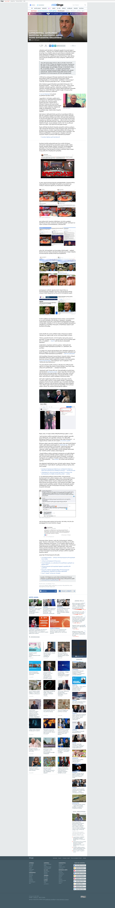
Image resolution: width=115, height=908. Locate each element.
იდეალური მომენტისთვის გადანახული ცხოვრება (64, 707)
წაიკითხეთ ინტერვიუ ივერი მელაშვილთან (50, 137)
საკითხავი (69, 8)
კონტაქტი (84, 858)
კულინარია (61, 875)
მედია (30, 883)
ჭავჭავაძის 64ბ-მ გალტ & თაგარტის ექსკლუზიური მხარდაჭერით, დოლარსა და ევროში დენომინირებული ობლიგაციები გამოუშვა (79, 843)
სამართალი (31, 880)
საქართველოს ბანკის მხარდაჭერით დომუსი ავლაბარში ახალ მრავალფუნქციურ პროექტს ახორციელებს (49, 745)
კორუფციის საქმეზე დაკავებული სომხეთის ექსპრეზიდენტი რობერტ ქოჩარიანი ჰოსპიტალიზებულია (79, 848)
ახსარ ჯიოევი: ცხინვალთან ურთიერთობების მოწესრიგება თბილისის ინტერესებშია (64, 688)
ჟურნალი (44, 8)
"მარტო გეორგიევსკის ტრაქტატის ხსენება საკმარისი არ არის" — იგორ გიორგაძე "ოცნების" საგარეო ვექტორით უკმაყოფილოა (79, 712)
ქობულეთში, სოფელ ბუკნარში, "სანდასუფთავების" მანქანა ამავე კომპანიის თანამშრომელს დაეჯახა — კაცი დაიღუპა (36, 606)
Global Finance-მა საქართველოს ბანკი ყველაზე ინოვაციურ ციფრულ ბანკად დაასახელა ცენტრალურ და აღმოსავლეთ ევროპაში (60, 625)
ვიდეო (53, 8)
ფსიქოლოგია (61, 864)
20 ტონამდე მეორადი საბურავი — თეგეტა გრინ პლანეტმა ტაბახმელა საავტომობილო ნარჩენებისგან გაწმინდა (79, 802)
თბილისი (30, 877)
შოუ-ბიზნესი (46, 878)
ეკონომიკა (79, 10)
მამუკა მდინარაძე (66, 585)
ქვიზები (64, 8)
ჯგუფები (33, 5)
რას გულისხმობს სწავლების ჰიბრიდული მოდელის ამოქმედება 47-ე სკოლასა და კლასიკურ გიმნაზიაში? (79, 668)
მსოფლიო (31, 866)
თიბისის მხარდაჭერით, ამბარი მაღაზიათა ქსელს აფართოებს (35, 669)
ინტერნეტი (46, 872)
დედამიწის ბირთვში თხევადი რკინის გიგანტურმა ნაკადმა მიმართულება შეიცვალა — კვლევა (79, 771)
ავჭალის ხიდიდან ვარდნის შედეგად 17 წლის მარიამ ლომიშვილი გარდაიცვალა (35, 688)
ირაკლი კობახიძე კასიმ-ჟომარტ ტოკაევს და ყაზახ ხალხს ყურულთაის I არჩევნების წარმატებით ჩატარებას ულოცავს (64, 765)
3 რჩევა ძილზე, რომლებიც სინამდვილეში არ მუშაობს (35, 726)
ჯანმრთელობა (62, 862)
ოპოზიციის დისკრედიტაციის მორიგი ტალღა (51, 561)
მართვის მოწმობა (19, 1)
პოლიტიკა (68, 10)
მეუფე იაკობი (52, 586)
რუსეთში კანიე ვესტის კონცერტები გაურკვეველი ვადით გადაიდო (35, 765)
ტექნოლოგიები (46, 871)
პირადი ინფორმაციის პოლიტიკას (63, 899)
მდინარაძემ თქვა (64, 444)
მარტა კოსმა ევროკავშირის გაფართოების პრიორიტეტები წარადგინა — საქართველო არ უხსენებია (64, 745)
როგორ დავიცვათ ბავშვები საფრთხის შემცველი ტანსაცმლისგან (79, 756)
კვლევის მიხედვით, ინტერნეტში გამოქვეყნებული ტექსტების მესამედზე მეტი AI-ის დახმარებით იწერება (79, 839)
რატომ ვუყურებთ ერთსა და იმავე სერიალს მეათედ (49, 707)
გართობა (60, 876)
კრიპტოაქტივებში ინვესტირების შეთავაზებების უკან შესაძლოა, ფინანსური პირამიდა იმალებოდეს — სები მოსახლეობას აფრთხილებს (50, 606)
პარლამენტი (31, 864)
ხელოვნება (46, 876)
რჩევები (60, 883)
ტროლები (47, 586)
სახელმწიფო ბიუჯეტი (47, 866)
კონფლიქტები (31, 869)
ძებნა (24, 1)
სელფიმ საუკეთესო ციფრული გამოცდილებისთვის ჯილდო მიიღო (35, 650)
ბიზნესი (45, 865)
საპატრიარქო (54, 585)
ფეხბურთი (45, 881)
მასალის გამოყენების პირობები (76, 858)
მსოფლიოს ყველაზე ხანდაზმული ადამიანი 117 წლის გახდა (35, 745)
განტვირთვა (13, 1)
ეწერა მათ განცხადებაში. (69, 353)
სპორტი (46, 879)
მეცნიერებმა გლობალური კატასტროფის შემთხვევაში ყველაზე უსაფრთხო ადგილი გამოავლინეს (49, 726)
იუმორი (60, 877)
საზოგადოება (73, 10)
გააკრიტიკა (56, 459)
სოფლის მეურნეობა (47, 868)
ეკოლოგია (31, 873)
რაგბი (45, 882)
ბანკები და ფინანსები (47, 864)
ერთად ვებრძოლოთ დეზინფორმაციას (50, 580)
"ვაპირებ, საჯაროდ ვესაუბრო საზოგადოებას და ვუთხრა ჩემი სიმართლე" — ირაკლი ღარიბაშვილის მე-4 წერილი (79, 786)
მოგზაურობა (61, 872)
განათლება (31, 875)
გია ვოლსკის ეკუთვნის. (65, 440)
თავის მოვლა (61, 868)
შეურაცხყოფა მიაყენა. (52, 371)
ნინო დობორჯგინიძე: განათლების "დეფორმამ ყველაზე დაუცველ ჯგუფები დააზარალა (64, 650)
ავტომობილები (61, 873)
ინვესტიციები (41, 5)
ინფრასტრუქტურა (32, 881)
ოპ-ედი (58, 8)
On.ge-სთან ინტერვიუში (44, 94)
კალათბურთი (46, 883)
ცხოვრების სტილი (63, 869)
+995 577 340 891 (41, 897)
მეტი (83, 10)
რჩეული (76, 8)
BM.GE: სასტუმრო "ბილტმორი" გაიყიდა (79, 851)
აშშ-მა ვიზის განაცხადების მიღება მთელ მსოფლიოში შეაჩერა (79, 698)
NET (49, 8)
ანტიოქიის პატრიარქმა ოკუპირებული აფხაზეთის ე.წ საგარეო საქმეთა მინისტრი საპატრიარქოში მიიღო (79, 741)
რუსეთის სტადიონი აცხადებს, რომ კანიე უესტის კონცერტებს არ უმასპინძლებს (49, 650)
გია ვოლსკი (59, 585)
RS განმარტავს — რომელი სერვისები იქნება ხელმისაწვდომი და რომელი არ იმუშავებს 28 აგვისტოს (64, 669)
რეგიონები (31, 879)
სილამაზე (60, 871)
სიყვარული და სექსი (62, 880)
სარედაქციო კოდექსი (66, 858)
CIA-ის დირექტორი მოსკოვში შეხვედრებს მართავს (79, 727)
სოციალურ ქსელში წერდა (45, 360)
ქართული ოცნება (48, 585)
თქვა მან (53, 340)
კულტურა (46, 875)
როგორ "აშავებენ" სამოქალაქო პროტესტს (50, 573)
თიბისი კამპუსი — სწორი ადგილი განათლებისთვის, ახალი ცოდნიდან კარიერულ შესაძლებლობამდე (79, 684)
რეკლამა (81, 8)
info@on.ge (35, 897)
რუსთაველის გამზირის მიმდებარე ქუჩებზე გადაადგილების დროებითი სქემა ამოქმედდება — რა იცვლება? (49, 765)
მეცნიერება (46, 873)
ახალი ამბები (7, 1)
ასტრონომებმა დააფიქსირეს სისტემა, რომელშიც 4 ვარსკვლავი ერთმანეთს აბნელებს (49, 688)
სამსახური (60, 879)
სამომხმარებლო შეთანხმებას (50, 899)
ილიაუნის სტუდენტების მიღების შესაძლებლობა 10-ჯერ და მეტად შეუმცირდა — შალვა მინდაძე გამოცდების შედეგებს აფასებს (64, 606)
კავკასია (30, 868)
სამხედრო (31, 870)
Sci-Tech (46, 869)
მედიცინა (60, 865)
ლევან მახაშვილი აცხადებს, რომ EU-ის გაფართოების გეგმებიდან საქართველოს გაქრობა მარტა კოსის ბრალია (64, 726)
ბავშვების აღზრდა (62, 866)
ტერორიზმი (31, 865)
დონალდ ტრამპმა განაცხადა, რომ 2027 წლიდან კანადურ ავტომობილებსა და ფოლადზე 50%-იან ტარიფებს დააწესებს (49, 669)
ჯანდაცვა (30, 876)
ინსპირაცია (61, 881)
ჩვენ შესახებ (55, 858)
